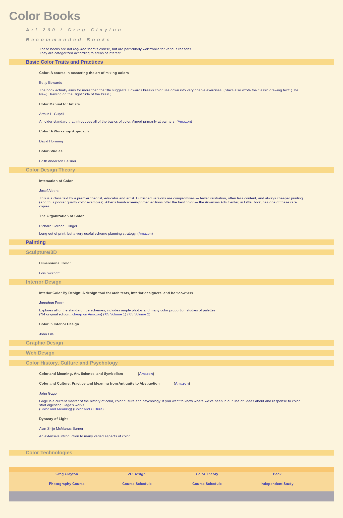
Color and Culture (88, 409)
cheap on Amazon (86, 314)
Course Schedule (137, 484)
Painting (36, 242)
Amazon (184, 121)
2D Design (137, 474)
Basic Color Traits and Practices (64, 62)
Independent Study (277, 484)
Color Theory (207, 474)
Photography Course (67, 484)
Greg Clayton (66, 474)
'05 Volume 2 (139, 314)
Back (277, 474)
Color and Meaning (55, 409)
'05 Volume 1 (114, 314)
